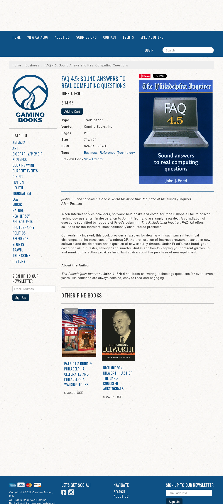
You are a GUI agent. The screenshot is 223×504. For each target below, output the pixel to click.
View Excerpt (94, 159)
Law (15, 199)
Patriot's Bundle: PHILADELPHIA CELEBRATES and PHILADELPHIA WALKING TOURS (78, 374)
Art (15, 148)
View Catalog (37, 37)
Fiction (18, 182)
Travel (17, 250)
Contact (110, 37)
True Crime (21, 255)
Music (17, 204)
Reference (20, 238)
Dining (17, 176)
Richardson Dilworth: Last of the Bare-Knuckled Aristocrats (117, 378)
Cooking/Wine (23, 165)
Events (128, 37)
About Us (62, 37)
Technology (126, 152)
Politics (19, 233)
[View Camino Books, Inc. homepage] (34, 98)
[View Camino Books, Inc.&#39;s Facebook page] (64, 493)
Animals (18, 142)
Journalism (21, 193)
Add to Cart (72, 111)
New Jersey (21, 216)
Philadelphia (22, 221)
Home (16, 37)
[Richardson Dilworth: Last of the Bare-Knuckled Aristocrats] (118, 335)
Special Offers (152, 37)
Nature (18, 210)
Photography (23, 227)
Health (17, 187)
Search (119, 492)
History (18, 261)
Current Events (25, 171)
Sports (18, 244)
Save (147, 76)
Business (32, 65)
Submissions (86, 37)
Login (149, 50)
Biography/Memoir (27, 154)
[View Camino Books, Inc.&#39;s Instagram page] (71, 493)
